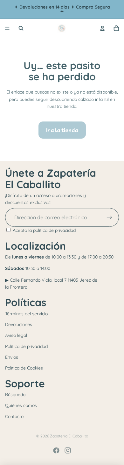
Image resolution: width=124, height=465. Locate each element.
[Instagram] (68, 450)
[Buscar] (21, 28)
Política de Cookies (24, 368)
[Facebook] (56, 450)
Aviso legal (16, 335)
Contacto (14, 416)
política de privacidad (54, 230)
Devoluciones (18, 324)
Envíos (11, 357)
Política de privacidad (26, 346)
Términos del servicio (26, 314)
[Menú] (7, 28)
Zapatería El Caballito (69, 436)
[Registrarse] (109, 217)
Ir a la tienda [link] (62, 130)
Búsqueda (15, 394)
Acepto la (44, 230)
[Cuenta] (102, 28)
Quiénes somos (21, 405)
